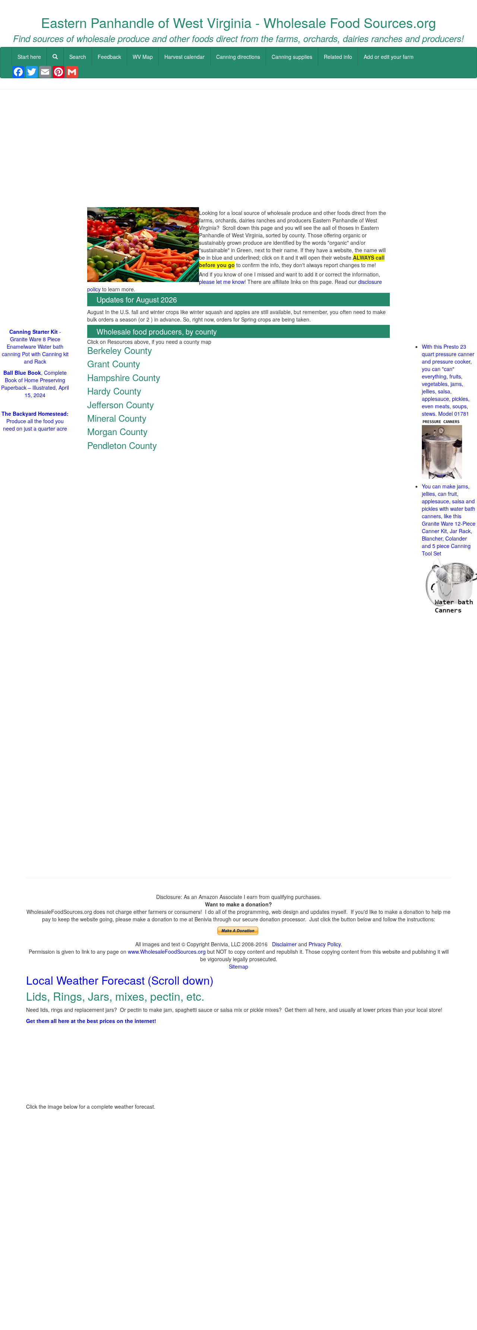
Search (77, 56)
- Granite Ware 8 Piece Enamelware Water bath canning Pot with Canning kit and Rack (35, 346)
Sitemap (238, 966)
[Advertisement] (238, 149)
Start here (29, 56)
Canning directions (238, 56)
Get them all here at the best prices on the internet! (91, 1021)
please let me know (221, 281)
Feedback (109, 56)
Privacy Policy (325, 944)
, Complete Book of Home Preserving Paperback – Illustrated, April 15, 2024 (35, 384)
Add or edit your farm (389, 56)
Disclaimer (284, 944)
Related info (338, 56)
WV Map (143, 56)
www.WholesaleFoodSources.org (167, 951)
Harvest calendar (184, 56)
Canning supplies (292, 56)
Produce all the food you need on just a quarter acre (35, 421)
